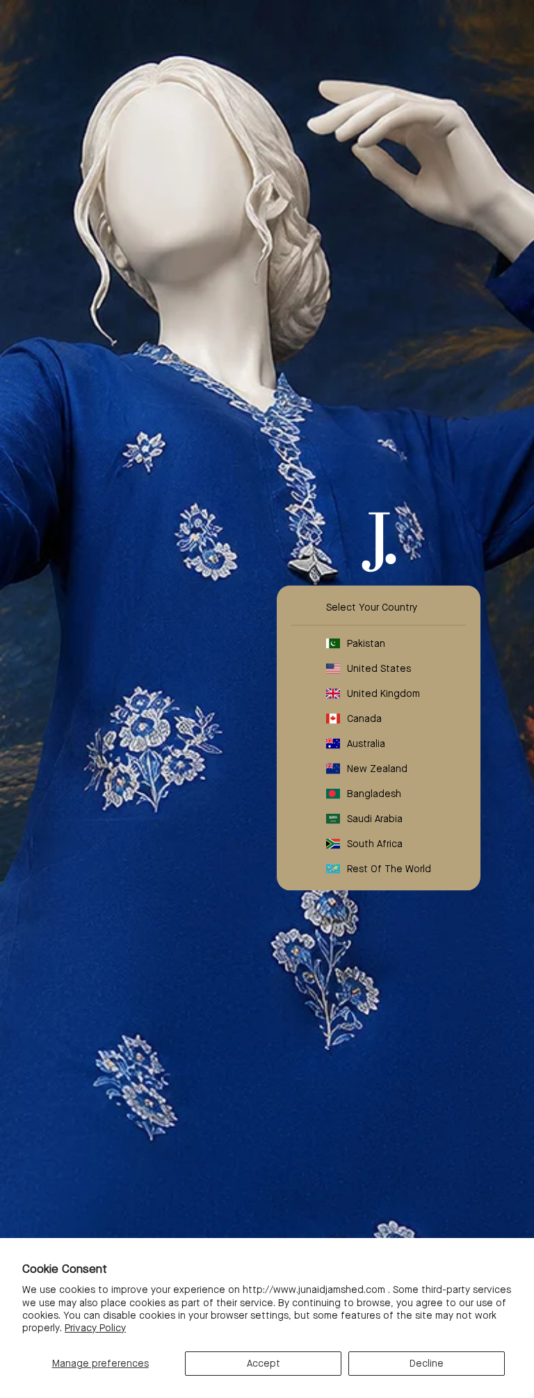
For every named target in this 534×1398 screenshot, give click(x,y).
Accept (263, 1363)
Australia (366, 743)
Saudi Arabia (375, 818)
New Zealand (377, 768)
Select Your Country (371, 607)
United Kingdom (383, 693)
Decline (427, 1363)
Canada (364, 718)
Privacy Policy (95, 1327)
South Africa (375, 843)
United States (379, 668)
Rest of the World (389, 868)
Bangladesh (374, 793)
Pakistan (366, 643)
